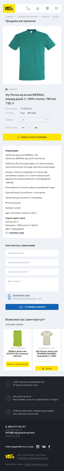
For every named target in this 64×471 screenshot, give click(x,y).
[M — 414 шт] (40, 360)
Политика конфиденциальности (32, 458)
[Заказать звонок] (28, 8)
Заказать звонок (13, 430)
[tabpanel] (18, 349)
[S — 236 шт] (36, 360)
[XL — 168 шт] (48, 360)
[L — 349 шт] (44, 360)
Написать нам (12, 436)
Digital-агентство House (36, 464)
